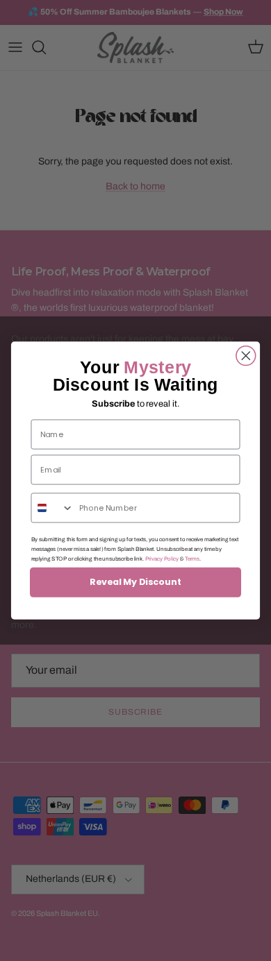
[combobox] (52, 507)
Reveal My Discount (135, 582)
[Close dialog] (246, 356)
